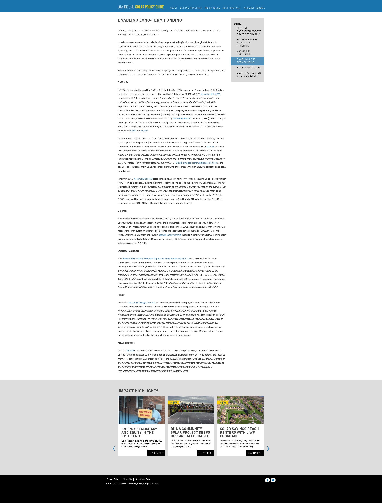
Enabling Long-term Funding (246, 61)
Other (238, 23)
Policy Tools (212, 8)
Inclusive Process (254, 8)
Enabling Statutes (249, 68)
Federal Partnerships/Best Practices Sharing (249, 31)
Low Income (141, 6)
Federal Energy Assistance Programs (247, 43)
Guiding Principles (191, 8)
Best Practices (231, 8)
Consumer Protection (244, 53)
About (173, 8)
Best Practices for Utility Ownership (249, 74)
